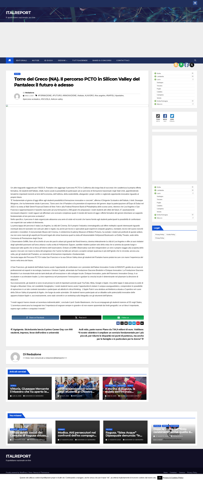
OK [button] (160, 478)
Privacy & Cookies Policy (173, 478)
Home (166, 472)
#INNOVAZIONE (70, 96)
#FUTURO (57, 96)
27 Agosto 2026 (19, 440)
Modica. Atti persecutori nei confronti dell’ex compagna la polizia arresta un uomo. (77, 435)
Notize (35, 60)
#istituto (81, 96)
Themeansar (45, 472)
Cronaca (61, 429)
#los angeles (100, 96)
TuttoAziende (79, 60)
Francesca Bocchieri (129, 396)
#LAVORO (89, 96)
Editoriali (21, 60)
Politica (109, 429)
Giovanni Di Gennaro (34, 396)
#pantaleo (119, 96)
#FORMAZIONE (45, 96)
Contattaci (122, 60)
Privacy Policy (159, 234)
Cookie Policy (170, 234)
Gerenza (182, 472)
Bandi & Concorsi (102, 60)
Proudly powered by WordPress (17, 472)
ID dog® (48, 60)
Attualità (14, 429)
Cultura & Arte (111, 385)
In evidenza (122, 385)
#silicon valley (57, 99)
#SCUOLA (45, 99)
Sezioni (62, 60)
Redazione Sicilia (37, 440)
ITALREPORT (18, 12)
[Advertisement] (101, 39)
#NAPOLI (110, 96)
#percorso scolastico (31, 99)
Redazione (29, 93)
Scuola (17, 74)
